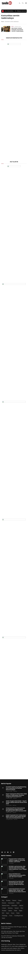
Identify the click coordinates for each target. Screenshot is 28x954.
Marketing (10, 908)
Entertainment (11, 903)
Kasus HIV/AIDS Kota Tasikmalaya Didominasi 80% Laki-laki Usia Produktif (17, 875)
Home (2, 21)
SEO (3, 913)
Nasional (17, 908)
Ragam (20, 910)
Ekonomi (4, 903)
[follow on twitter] (11, 852)
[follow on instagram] (5, 852)
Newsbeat (4, 910)
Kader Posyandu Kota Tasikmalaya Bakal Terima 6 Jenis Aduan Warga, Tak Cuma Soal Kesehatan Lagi (16, 816)
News (22, 908)
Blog (3, 900)
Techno (18, 913)
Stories (12, 913)
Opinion (10, 910)
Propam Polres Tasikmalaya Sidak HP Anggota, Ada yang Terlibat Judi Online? (17, 860)
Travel (10, 915)
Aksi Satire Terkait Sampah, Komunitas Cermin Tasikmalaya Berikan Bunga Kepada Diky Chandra (17, 31)
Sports (7, 913)
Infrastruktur (14, 905)
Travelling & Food (18, 915)
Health (18, 903)
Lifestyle (4, 908)
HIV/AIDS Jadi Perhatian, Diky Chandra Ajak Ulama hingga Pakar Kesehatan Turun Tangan (18, 868)
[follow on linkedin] (13, 852)
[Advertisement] (14, 836)
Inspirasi (21, 905)
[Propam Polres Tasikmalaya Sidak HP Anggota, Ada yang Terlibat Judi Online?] (4, 863)
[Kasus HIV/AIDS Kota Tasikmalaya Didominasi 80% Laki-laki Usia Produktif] (4, 878)
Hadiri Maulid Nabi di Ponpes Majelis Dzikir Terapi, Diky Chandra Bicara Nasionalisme (17, 890)
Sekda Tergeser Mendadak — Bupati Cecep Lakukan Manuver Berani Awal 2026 (16, 802)
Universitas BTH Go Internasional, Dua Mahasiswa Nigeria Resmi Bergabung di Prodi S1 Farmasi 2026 (16, 809)
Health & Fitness (5, 905)
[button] (19, 3)
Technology (4, 915)
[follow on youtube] (8, 852)
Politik (15, 910)
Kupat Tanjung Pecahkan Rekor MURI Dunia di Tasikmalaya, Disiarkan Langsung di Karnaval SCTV (16, 795)
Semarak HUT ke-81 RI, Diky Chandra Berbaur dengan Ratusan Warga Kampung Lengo (16, 883)
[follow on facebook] (2, 852)
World (3, 918)
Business (14, 900)
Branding (8, 900)
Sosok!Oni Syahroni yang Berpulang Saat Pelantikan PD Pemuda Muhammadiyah (16, 788)
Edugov (20, 900)
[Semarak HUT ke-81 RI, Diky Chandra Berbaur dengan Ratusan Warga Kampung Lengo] (4, 885)
